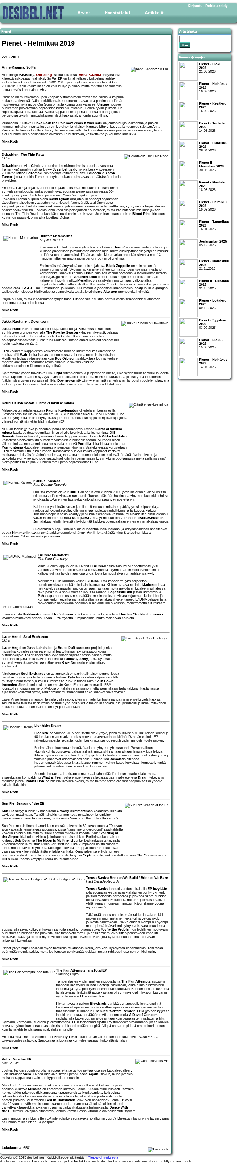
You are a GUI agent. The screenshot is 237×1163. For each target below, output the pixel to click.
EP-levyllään (157, 889)
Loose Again (87, 1074)
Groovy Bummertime (74, 811)
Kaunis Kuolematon (62, 410)
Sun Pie (8, 811)
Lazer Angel (11, 648)
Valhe (27, 1074)
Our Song (44, 75)
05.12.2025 (213, 243)
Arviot (83, 12)
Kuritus (73, 492)
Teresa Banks (97, 889)
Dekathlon (10, 165)
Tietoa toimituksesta (103, 1157)
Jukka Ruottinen (15, 329)
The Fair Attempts (136, 981)
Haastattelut (117, 12)
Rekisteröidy (216, 6)
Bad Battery (99, 985)
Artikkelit (154, 12)
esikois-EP (89, 414)
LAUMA (98, 566)
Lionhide (41, 733)
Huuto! (119, 247)
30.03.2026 (211, 166)
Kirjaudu (195, 6)
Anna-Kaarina (90, 75)
